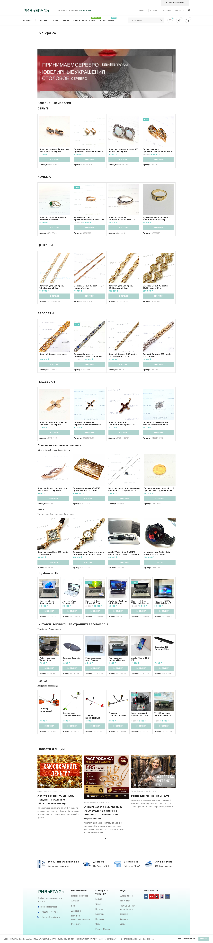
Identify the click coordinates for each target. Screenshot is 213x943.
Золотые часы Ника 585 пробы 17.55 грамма (52, 553)
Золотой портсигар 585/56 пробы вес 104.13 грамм (86, 489)
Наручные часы (56, 514)
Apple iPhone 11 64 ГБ (140, 659)
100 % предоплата (163, 866)
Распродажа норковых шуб (150, 795)
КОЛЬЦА (44, 176)
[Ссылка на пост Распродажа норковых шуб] (153, 771)
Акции (39, 791)
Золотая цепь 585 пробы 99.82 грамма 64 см (155, 287)
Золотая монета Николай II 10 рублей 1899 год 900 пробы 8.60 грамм (159, 490)
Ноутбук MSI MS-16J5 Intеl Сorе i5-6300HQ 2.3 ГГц (163, 603)
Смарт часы (69, 514)
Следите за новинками (58, 866)
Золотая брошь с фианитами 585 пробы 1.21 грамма (52, 489)
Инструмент (42, 686)
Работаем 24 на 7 (132, 866)
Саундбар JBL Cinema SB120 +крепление (161, 649)
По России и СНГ (101, 866)
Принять (204, 939)
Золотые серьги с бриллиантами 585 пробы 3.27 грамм (89, 151)
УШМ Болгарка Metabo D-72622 (162, 714)
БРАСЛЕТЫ (45, 313)
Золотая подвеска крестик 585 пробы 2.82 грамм (53, 423)
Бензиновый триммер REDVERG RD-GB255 (71, 715)
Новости (46, 791)
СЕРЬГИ (43, 108)
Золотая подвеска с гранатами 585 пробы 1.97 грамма (121, 424)
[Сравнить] (68, 120)
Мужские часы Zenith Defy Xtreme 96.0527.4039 (157, 553)
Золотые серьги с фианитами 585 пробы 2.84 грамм (54, 150)
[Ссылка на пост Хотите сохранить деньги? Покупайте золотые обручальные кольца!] (59, 771)
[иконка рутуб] (162, 896)
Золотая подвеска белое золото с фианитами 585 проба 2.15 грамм (155, 424)
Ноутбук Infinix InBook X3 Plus (92, 602)
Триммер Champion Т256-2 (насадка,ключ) (117, 715)
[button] (40, 73)
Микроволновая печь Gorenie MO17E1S (93, 660)
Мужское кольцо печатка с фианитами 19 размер (156, 218)
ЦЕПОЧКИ (45, 245)
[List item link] (82, 896)
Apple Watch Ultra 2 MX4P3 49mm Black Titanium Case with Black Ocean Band (124, 554)
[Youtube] (151, 896)
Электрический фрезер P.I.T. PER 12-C (139, 715)
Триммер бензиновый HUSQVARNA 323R (48, 710)
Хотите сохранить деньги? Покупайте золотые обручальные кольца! (55, 799)
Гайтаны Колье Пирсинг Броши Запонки (53, 450)
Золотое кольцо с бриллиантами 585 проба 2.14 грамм (89, 219)
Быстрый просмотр (68, 125)
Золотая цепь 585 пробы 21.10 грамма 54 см (51, 287)
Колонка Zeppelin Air (71, 659)
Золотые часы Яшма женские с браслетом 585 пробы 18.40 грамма (88, 554)
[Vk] (146, 896)
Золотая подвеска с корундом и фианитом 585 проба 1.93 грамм (87, 424)
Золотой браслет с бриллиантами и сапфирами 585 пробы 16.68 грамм (88, 356)
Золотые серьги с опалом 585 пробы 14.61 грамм (123, 150)
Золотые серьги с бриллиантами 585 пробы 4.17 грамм (158, 151)
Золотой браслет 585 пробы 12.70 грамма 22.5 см (122, 355)
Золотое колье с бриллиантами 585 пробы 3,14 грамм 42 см (124, 489)
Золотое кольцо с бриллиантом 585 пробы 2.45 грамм (123, 219)
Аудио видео (55, 629)
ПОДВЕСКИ (46, 381)
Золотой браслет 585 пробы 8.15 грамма (157, 355)
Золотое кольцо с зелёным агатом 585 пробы (52, 218)
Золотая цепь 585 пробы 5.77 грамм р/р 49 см (89, 287)
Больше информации (185, 939)
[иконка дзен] (156, 896)
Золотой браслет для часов (53, 354)
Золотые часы (43, 514)
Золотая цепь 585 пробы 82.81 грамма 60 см (120, 287)
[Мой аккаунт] (189, 10)
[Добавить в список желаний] (68, 131)
